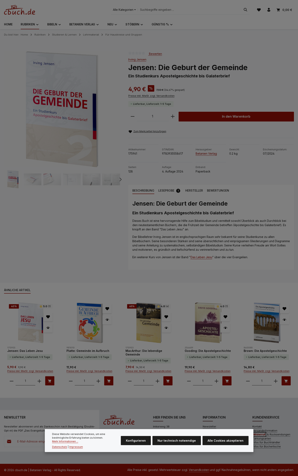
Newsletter (209, 426)
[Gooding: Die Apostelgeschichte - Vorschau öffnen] (225, 328)
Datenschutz (59, 446)
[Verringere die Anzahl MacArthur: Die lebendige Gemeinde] (129, 380)
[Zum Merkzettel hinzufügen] (48, 316)
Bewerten (155, 53)
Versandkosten (199, 470)
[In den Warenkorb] (49, 380)
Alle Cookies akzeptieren (225, 440)
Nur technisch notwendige (177, 440)
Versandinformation (264, 430)
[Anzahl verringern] (132, 116)
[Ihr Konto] (268, 9)
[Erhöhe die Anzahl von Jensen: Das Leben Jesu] (39, 380)
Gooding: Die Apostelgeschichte (208, 350)
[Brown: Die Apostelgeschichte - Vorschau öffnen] (284, 319)
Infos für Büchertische (266, 446)
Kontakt (257, 426)
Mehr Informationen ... (65, 441)
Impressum (76, 446)
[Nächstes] (120, 179)
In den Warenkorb (236, 116)
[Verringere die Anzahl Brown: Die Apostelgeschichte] (248, 380)
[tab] (143, 190)
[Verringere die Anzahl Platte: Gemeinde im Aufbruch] (70, 380)
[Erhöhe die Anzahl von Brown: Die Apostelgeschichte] (275, 380)
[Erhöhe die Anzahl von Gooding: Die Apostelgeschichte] (216, 380)
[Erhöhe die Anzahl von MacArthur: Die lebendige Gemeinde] (157, 380)
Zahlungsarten (261, 438)
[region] (62, 119)
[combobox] (189, 9)
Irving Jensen (137, 59)
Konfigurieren (136, 440)
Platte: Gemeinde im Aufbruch (87, 350)
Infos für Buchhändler (266, 442)
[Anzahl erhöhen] (172, 116)
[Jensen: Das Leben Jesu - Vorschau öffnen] (48, 328)
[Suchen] (245, 9)
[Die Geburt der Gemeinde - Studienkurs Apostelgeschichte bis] (62, 109)
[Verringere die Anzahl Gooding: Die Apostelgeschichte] (189, 380)
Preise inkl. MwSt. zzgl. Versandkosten (151, 95)
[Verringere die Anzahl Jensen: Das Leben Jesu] (11, 380)
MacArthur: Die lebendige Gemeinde (143, 352)
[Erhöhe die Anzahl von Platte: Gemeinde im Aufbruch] (98, 380)
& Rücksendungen (271, 434)
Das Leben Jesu (201, 257)
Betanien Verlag (206, 153)
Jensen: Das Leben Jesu (25, 350)
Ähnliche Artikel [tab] (17, 290)
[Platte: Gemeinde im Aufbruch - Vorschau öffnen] (107, 319)
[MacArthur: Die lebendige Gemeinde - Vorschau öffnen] (166, 328)
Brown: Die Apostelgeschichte (265, 350)
